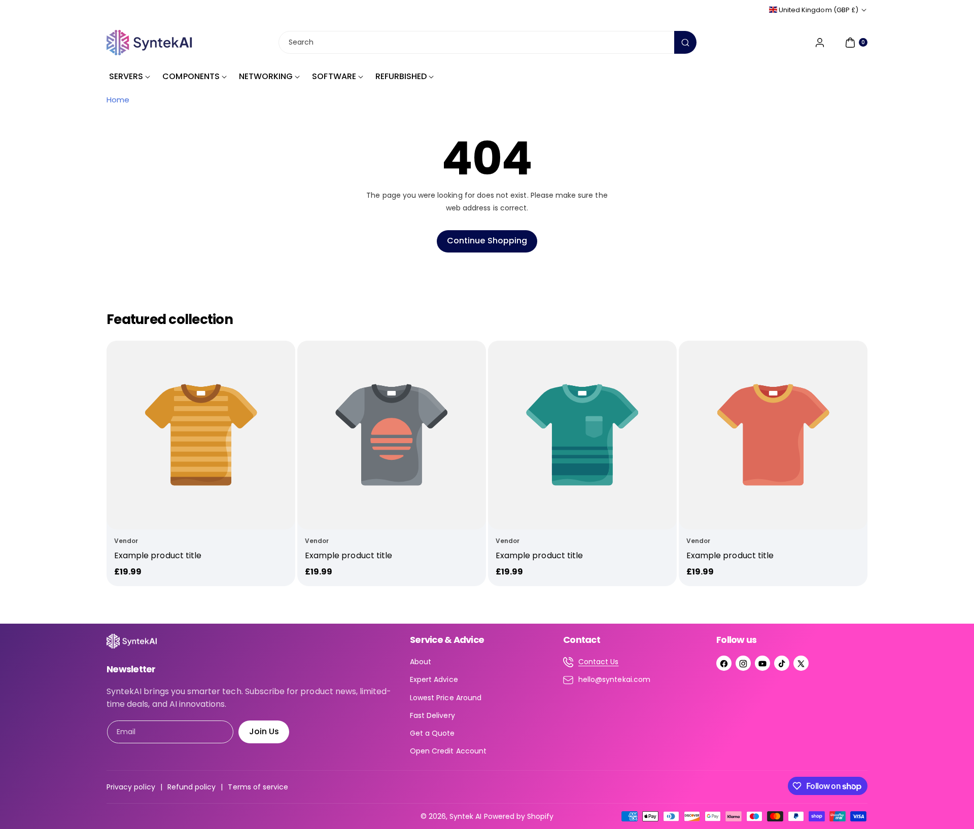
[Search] (685, 42)
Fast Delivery (432, 715)
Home (118, 99)
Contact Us (598, 662)
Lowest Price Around (445, 698)
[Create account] (819, 42)
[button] (855, 42)
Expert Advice (434, 679)
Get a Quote (432, 733)
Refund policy (191, 787)
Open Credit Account (448, 751)
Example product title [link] (157, 555)
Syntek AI (465, 816)
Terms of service (258, 787)
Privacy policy (131, 787)
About (420, 662)
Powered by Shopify (519, 816)
